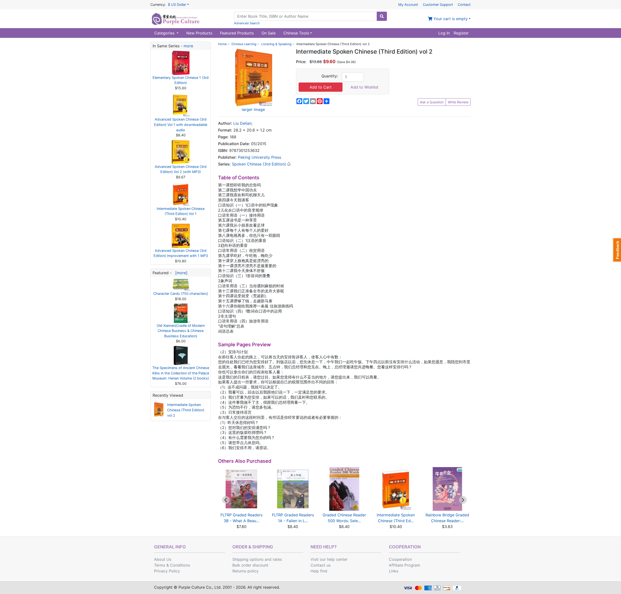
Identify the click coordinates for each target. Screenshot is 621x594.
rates (277, 559)
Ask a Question (432, 102)
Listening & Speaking (276, 44)
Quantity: (329, 76)
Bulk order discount (250, 565)
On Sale (268, 33)
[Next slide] (463, 500)
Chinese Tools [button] (296, 33)
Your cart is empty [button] (450, 18)
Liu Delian (242, 123)
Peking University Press (259, 157)
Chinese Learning (243, 44)
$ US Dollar (177, 4)
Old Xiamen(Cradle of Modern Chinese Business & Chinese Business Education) (181, 330)
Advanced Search (247, 23)
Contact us (320, 565)
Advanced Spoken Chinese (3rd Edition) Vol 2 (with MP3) (180, 169)
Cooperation (400, 559)
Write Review (458, 102)
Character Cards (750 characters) (180, 293)
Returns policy (245, 571)
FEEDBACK (617, 250)
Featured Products (237, 33)
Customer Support (438, 4)
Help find (318, 571)
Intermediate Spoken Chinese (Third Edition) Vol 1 (180, 211)
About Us (162, 559)
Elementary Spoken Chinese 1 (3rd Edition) (181, 80)
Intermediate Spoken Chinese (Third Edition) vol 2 (185, 410)
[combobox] (305, 16)
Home (222, 44)
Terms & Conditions (172, 565)
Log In (444, 33)
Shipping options (247, 559)
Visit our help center (329, 559)
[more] (180, 272)
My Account (408, 4)
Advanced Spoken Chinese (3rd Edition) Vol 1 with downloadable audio (180, 124)
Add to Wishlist (364, 87)
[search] (382, 16)
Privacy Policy (167, 571)
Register (461, 33)
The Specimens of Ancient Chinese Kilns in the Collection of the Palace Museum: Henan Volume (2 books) (180, 373)
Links (393, 571)
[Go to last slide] (226, 500)
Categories (165, 33)
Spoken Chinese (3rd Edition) (259, 164)
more (188, 45)
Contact (464, 4)
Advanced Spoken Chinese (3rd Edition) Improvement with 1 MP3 (181, 253)
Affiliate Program (404, 565)
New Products (199, 33)
